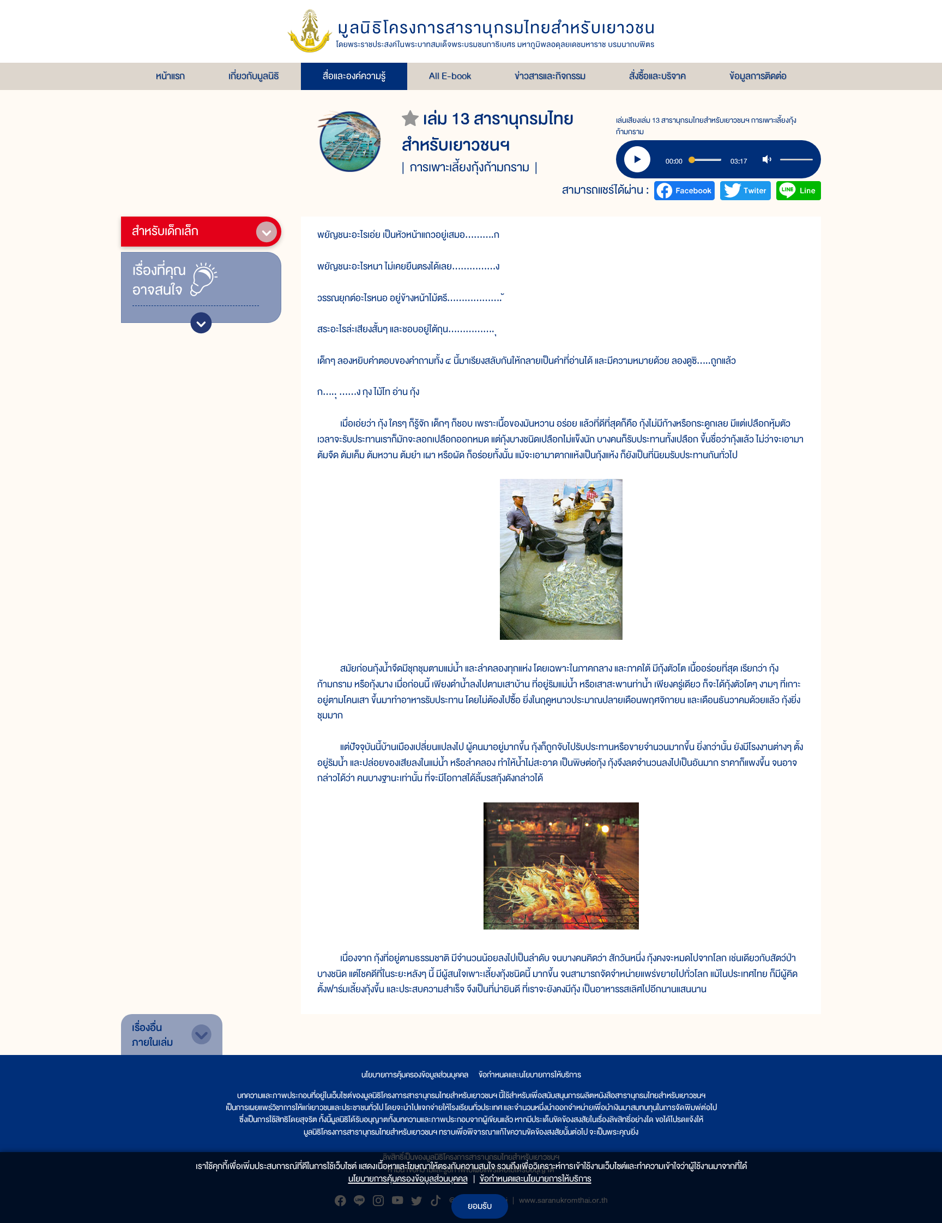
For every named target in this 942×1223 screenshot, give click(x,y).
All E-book (450, 76)
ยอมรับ (480, 1206)
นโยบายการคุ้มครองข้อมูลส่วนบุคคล (414, 1075)
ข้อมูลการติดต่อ (758, 76)
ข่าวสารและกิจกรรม (550, 76)
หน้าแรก (170, 76)
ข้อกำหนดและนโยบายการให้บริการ (530, 1075)
